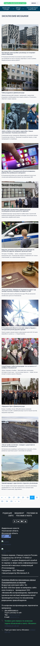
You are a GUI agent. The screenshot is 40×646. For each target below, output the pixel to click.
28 (18, 498)
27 (14, 498)
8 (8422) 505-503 (14, 615)
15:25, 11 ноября (8, 145)
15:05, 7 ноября (7, 301)
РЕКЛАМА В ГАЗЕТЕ (24, 516)
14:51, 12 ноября (8, 66)
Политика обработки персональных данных (19, 580)
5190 (34, 340)
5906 (34, 183)
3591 (34, 418)
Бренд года (18, 8)
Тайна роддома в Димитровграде (13, 93)
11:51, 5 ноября (7, 456)
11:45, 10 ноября (8, 223)
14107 (34, 145)
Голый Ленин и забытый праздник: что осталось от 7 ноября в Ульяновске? (19, 367)
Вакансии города (6, 8)
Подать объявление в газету (15, 3)
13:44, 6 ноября (7, 380)
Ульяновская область (10, 531)
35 (11, 501)
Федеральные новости (10, 528)
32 (37, 498)
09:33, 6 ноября (7, 418)
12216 (34, 26)
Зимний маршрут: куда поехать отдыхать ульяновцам (20, 483)
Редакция (7, 513)
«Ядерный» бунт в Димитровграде (13, 406)
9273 (34, 105)
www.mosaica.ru (8, 590)
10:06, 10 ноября (8, 263)
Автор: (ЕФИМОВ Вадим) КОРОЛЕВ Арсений (15, 49)
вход (4, 553)
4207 (34, 456)
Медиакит (19, 513)
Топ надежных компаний (32, 8)
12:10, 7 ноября (7, 340)
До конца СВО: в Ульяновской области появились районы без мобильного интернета (18, 172)
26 (9, 498)
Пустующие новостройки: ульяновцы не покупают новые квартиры (18, 53)
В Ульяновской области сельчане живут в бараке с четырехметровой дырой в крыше (19, 328)
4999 (34, 380)
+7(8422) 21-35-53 (12, 626)
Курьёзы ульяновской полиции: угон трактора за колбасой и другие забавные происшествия (18, 250)
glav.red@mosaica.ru (11, 610)
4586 (34, 301)
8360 (34, 223)
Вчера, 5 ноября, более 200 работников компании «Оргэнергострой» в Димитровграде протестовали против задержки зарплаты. (19, 410)
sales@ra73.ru (14, 617)
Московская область (10, 533)
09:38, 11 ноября (8, 183)
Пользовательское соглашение (14, 583)
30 (28, 498)
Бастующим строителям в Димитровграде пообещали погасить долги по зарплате (16, 210)
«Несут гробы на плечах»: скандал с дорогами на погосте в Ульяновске (18, 445)
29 (23, 498)
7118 (34, 66)
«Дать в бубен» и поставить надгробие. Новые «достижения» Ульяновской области (17, 131)
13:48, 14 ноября (8, 26)
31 (32, 498)
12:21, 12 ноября (8, 105)
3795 (34, 263)
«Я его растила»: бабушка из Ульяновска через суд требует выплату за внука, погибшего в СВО (19, 290)
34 (7, 501)
